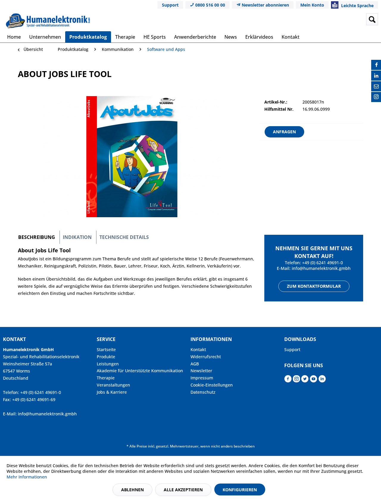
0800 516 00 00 (209, 5)
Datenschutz (203, 392)
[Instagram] (376, 97)
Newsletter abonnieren (265, 5)
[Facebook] (376, 65)
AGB (194, 364)
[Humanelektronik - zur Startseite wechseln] (48, 20)
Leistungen (108, 364)
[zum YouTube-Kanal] (313, 380)
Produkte (106, 356)
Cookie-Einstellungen (211, 385)
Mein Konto (312, 5)
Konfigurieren (240, 489)
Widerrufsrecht (205, 356)
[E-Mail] (376, 86)
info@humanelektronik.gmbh (321, 268)
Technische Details (124, 237)
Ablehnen (132, 489)
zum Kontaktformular (314, 286)
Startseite (106, 349)
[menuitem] (325, 19)
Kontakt (198, 349)
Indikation (77, 237)
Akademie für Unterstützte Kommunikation (140, 370)
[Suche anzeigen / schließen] (372, 19)
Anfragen (284, 131)
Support (170, 5)
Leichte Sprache (357, 5)
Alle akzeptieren (183, 489)
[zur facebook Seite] (288, 380)
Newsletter (201, 370)
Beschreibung (36, 237)
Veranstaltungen (113, 385)
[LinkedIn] (376, 75)
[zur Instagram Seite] (296, 380)
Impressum (201, 378)
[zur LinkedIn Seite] (322, 380)
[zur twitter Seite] (305, 380)
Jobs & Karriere (112, 392)
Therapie (106, 378)
